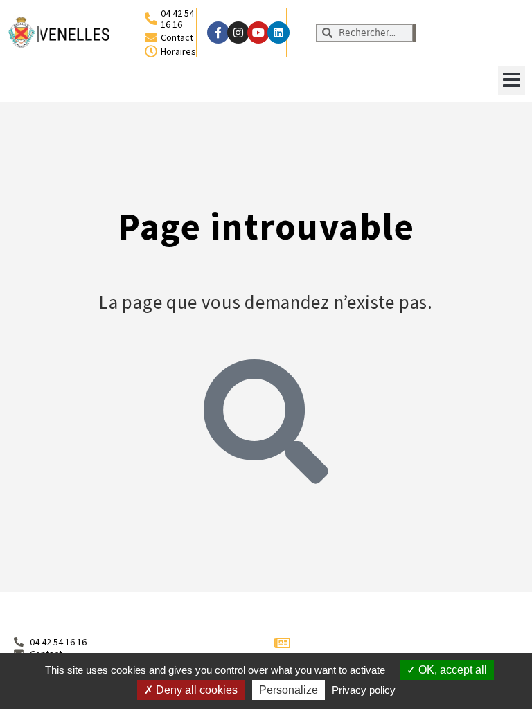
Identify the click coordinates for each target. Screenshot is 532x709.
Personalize (288, 690)
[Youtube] (258, 32)
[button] (511, 80)
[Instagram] (238, 32)
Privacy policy (364, 690)
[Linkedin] (278, 32)
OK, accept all (451, 670)
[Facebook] (218, 32)
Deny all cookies (195, 690)
